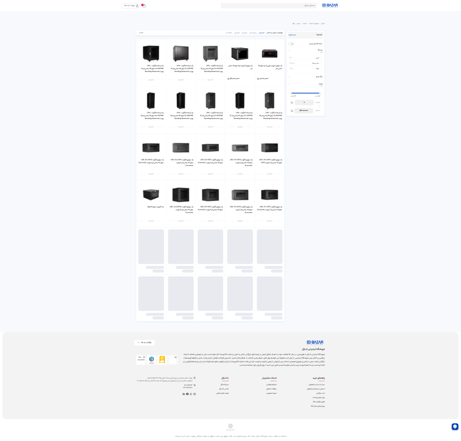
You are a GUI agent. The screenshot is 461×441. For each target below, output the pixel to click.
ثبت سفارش (320, 393)
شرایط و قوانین (271, 385)
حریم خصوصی (271, 393)
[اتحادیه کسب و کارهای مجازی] (151, 360)
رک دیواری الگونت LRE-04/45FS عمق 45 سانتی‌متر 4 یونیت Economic (241, 163)
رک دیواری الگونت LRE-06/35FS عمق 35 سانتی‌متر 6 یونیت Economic (182, 163)
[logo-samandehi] (141, 360)
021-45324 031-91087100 (187, 386)
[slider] (320, 93)
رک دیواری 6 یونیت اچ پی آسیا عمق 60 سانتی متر (270, 67)
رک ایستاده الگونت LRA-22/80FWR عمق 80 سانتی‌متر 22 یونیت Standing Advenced (270, 115)
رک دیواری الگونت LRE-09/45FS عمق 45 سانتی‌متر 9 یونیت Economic (210, 208)
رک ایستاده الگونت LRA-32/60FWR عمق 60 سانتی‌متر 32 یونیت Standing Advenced (152, 115)
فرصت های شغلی (222, 393)
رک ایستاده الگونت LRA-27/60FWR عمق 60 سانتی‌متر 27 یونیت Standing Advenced (241, 115)
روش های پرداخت (318, 397)
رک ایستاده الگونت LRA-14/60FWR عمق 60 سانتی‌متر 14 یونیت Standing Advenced (182, 68)
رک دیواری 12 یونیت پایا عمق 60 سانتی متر (240, 67)
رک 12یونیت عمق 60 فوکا (155, 207)
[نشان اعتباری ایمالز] (162, 360)
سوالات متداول (271, 389)
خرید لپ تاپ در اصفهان (317, 385)
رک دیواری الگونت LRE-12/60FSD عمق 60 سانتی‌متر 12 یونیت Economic (181, 210)
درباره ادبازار (225, 385)
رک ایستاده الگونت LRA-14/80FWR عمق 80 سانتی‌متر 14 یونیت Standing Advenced (152, 68)
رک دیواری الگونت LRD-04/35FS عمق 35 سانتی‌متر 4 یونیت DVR (270, 161)
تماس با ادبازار (224, 389)
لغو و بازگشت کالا (319, 402)
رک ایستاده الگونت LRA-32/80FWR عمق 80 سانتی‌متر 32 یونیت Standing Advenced (181, 115)
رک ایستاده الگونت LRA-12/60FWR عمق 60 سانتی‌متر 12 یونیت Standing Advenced (212, 68)
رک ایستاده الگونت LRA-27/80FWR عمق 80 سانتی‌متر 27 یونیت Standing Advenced (211, 115)
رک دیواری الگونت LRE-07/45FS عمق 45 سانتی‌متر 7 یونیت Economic (269, 208)
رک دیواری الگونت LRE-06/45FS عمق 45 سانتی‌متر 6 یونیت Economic (151, 161)
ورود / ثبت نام (129, 5)
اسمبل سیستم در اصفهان (316, 389)
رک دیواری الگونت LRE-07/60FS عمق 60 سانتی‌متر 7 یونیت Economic (241, 210)
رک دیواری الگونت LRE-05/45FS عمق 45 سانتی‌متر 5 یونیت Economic (210, 161)
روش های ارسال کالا (318, 406)
